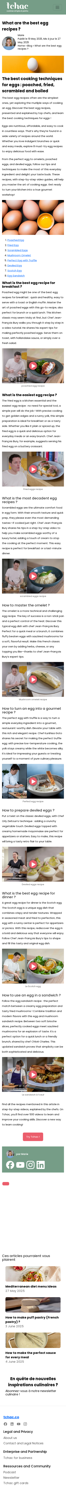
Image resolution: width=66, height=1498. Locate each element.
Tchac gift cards (15, 1483)
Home (21, 45)
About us (10, 1438)
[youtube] (20, 1165)
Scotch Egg (14, 270)
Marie (21, 35)
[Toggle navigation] (57, 7)
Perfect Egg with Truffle (22, 260)
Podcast (9, 1472)
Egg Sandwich (16, 275)
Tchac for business (17, 1458)
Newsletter (11, 1477)
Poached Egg (15, 240)
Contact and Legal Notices (23, 1443)
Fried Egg (13, 245)
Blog (29, 45)
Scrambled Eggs (17, 250)
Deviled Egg (14, 265)
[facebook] (10, 1165)
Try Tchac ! (33, 1136)
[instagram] (30, 1165)
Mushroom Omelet (19, 255)
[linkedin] (41, 1165)
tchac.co (11, 1417)
